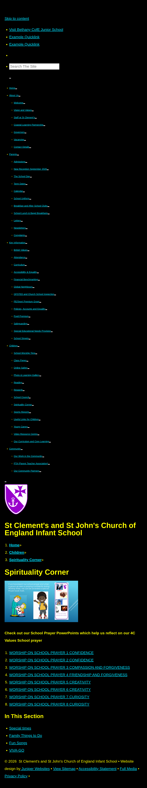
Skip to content (17, 18)
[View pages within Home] (16, 88)
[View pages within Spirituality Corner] (33, 405)
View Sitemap (64, 769)
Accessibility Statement (97, 769)
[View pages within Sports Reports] (30, 412)
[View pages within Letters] (22, 221)
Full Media (128, 769)
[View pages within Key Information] (26, 243)
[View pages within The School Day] (31, 177)
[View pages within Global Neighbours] (33, 287)
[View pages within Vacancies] (25, 140)
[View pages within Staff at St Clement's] (36, 118)
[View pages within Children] (18, 346)
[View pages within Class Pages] (27, 361)
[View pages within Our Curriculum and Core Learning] (50, 442)
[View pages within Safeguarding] (28, 324)
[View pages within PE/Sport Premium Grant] (40, 302)
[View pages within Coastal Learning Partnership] (44, 125)
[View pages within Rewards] (24, 390)
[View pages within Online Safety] (28, 368)
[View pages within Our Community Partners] (40, 471)
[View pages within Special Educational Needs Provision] (52, 331)
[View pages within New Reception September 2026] (48, 169)
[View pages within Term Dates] (26, 184)
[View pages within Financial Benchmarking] (39, 280)
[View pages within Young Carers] (29, 427)
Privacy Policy (16, 776)
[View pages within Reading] (23, 383)
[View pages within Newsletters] (27, 228)
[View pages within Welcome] (24, 103)
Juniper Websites (35, 769)
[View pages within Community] (22, 449)
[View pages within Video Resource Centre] (38, 434)
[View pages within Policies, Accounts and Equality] (46, 309)
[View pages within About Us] (19, 96)
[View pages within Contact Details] (30, 147)
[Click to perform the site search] (10, 78)
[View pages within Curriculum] (26, 265)
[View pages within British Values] (28, 250)
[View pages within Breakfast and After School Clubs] (48, 206)
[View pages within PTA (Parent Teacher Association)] (49, 464)
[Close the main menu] (5, 481)
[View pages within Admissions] (26, 162)
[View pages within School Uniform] (30, 199)
